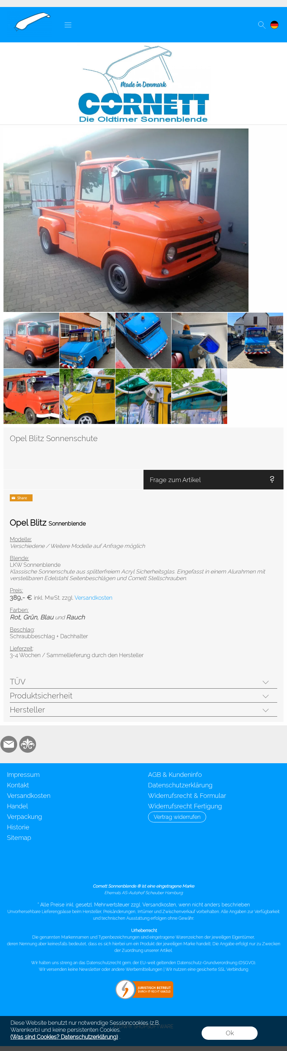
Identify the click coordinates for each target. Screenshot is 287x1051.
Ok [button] (230, 1033)
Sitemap (19, 837)
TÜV (18, 681)
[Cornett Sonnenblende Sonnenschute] (29, 14)
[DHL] (75, 869)
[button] (68, 24)
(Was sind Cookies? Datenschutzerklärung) (64, 1036)
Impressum (23, 774)
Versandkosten (28, 795)
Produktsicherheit (41, 695)
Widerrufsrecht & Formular (187, 795)
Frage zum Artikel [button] (175, 479)
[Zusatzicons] (46, 744)
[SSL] (129, 869)
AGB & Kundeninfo (175, 774)
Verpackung (24, 816)
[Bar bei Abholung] (157, 869)
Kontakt (18, 785)
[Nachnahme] (211, 869)
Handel (17, 806)
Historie (18, 827)
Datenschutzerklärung (180, 785)
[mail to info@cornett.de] (9, 744)
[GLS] (102, 869)
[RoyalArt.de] (27, 744)
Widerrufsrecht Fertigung (185, 806)
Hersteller (27, 709)
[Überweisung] (184, 869)
